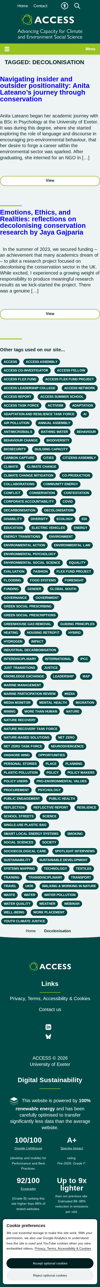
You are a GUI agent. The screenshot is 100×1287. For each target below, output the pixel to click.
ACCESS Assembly (41, 362)
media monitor (17, 702)
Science (49, 816)
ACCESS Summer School (62, 396)
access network (79, 388)
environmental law (72, 545)
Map (86, 676)
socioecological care (25, 851)
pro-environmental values (62, 781)
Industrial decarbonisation (30, 650)
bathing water (54, 432)
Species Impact (71, 1148)
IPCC (84, 659)
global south (63, 589)
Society (49, 842)
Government (47, 598)
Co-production (76, 475)
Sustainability (17, 860)
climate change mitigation (28, 475)
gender (34, 589)
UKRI (29, 886)
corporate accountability (29, 501)
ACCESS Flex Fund (20, 379)
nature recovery (20, 720)
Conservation (42, 493)
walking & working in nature (69, 886)
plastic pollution (21, 772)
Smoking (75, 834)
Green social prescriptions (30, 615)
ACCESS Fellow (71, 370)
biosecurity (15, 449)
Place (51, 764)
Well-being (14, 912)
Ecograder (28, 1189)
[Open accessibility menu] (64, 5)
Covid (68, 501)
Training (12, 877)
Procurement (16, 790)
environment (61, 536)
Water (29, 895)
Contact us (50, 1009)
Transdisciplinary (45, 877)
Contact (40, 6)
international (58, 659)
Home (22, 6)
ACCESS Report (17, 396)
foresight (74, 580)
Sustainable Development (63, 860)
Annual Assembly (54, 423)
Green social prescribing (28, 606)
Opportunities (51, 755)
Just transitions (19, 668)
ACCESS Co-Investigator (26, 370)
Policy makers (80, 772)
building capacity (51, 449)
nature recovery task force (30, 729)
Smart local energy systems (31, 834)
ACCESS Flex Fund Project (69, 379)
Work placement (49, 912)
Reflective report (50, 807)
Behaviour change (21, 440)
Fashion (40, 571)
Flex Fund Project (74, 571)
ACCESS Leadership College (29, 388)
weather (47, 904)
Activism (55, 405)
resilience (86, 807)
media (69, 694)
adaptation (82, 405)
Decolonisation (58, 510)
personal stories (20, 764)
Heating (11, 632)
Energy (80, 528)
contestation (76, 493)
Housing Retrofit (43, 632)
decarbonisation (19, 510)
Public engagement (22, 798)
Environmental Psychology (30, 554)
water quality (17, 904)
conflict (12, 493)
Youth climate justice (24, 921)
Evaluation (14, 571)
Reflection (14, 807)
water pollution (60, 895)
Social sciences (18, 842)
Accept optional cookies (50, 1263)
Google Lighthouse (28, 1148)
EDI (84, 519)
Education (13, 528)
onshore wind (17, 755)
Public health (62, 798)
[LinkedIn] (48, 1028)
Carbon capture (19, 458)
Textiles (83, 868)
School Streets (18, 816)
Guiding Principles (77, 624)
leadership (63, 676)
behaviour (86, 432)
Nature (72, 711)
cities (48, 458)
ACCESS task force (21, 405)
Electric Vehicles (48, 528)
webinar (72, 904)
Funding (11, 589)
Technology (55, 868)
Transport (81, 877)
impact (37, 641)
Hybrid (74, 632)
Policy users (16, 781)
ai (85, 414)
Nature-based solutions (26, 737)
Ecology (65, 519)
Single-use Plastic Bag (25, 825)
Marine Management (22, 685)
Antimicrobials (18, 432)
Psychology (49, 790)
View (50, 180)
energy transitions (22, 536)
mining (10, 711)
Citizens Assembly (79, 458)
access (10, 362)
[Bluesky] (48, 1037)
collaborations (19, 484)
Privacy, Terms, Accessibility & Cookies (50, 998)
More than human (40, 711)
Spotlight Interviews (75, 851)
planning (73, 764)
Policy (53, 772)
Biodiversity (58, 440)
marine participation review (30, 694)
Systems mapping (19, 868)
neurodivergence (67, 746)
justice (51, 668)
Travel (10, 886)
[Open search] (77, 5)
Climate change (41, 466)
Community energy (60, 484)
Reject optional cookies (50, 1275)
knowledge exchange (24, 676)
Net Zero (66, 737)
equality (77, 562)
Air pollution (16, 423)
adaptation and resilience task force (39, 414)
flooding (12, 580)
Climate (11, 466)
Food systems (43, 580)
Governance (15, 598)
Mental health (53, 702)
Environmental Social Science (32, 562)
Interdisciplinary (20, 659)
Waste (9, 895)
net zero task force (23, 746)
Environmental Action (24, 545)
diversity (39, 519)
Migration (85, 702)
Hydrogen (13, 641)
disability (13, 519)
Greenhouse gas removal (27, 624)
